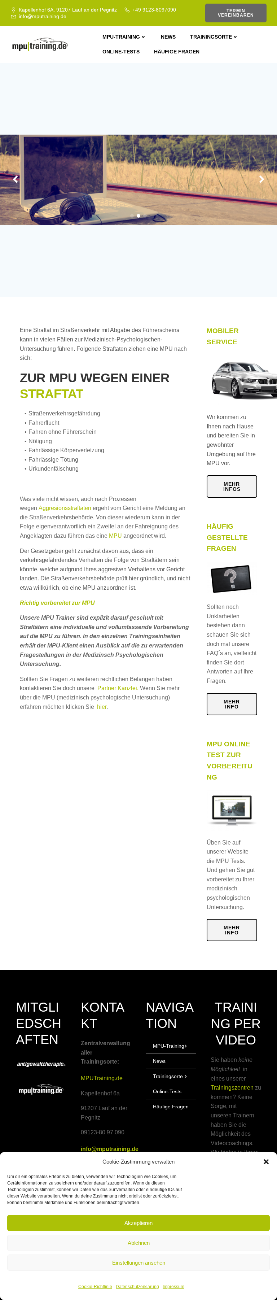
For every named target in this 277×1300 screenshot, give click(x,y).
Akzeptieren (138, 1223)
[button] (266, 1161)
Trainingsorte (211, 37)
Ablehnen (139, 1243)
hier (101, 707)
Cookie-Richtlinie (95, 1286)
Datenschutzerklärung (137, 1286)
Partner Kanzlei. (118, 688)
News (168, 37)
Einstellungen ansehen (138, 1263)
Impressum (173, 1286)
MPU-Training (121, 37)
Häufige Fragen (176, 51)
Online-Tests (121, 51)
